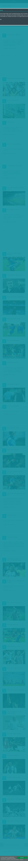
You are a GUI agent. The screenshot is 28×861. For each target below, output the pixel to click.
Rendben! (22, 857)
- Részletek (21, 859)
